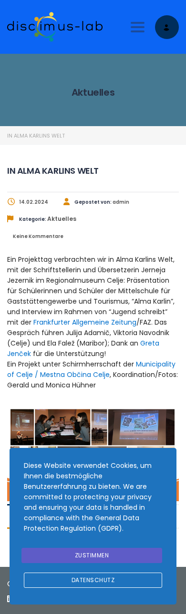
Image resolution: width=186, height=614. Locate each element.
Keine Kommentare (37, 236)
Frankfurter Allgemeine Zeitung (84, 322)
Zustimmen (92, 555)
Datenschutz (93, 580)
